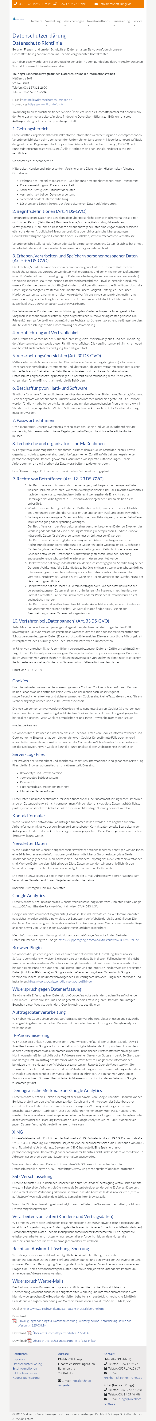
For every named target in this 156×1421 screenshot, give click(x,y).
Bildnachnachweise (25, 1373)
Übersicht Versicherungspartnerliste (56, 1340)
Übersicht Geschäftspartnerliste (54, 1333)
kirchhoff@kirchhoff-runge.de (123, 1377)
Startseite (35, 21)
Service (137, 21)
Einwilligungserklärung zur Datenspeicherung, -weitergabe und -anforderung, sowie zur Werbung (74, 1323)
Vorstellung (52, 21)
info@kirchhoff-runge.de (115, 4)
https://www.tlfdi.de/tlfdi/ (45, 104)
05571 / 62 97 (68, 4)
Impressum (20, 1359)
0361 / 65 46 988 (30, 4)
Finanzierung (121, 21)
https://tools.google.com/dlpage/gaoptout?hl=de (60, 981)
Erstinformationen (25, 1368)
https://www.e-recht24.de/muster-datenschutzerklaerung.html (63, 1308)
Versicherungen (74, 21)
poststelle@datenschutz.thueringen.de (47, 100)
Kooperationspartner (27, 1377)
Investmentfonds (98, 21)
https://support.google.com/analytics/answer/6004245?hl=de (99, 940)
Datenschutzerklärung (27, 1364)
